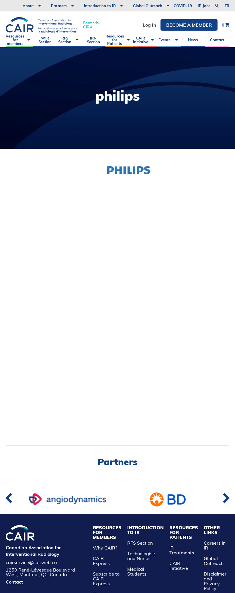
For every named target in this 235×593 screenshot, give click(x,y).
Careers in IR (215, 545)
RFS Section (64, 40)
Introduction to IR (100, 5)
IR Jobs (204, 5)
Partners (59, 5)
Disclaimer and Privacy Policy (215, 581)
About (28, 5)
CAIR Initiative (140, 40)
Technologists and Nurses (141, 556)
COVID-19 (183, 5)
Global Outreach (147, 5)
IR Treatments (181, 550)
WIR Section (45, 40)
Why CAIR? (105, 548)
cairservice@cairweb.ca (31, 562)
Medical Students (136, 571)
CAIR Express (101, 561)
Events (164, 39)
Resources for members (15, 40)
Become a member (189, 25)
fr (227, 6)
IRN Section (93, 40)
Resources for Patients (114, 40)
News (193, 39)
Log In (149, 25)
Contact (217, 39)
